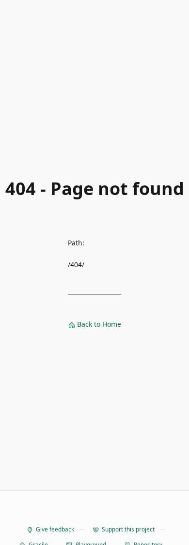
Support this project (128, 529)
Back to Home (98, 324)
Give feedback (55, 529)
